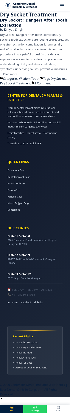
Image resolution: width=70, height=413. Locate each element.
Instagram (12, 302)
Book (58, 411)
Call (11, 411)
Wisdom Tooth (29, 79)
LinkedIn (38, 302)
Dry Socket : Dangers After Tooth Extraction (33, 22)
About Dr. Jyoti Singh (18, 203)
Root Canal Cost (16, 183)
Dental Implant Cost (18, 177)
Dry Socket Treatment (15, 83)
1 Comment (43, 83)
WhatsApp (35, 411)
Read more (10, 74)
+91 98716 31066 (23, 294)
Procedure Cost (16, 170)
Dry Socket (58, 79)
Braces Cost (13, 190)
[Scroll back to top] (1, 399)
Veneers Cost (14, 196)
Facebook (26, 302)
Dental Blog (13, 209)
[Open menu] (62, 5)
